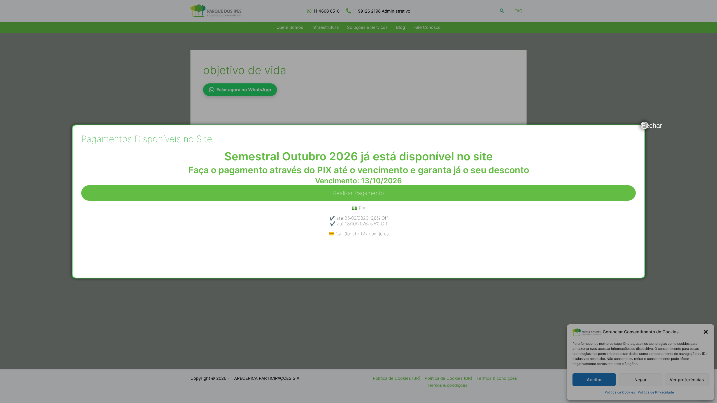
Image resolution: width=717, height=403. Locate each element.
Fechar (644, 125)
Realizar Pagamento (358, 193)
